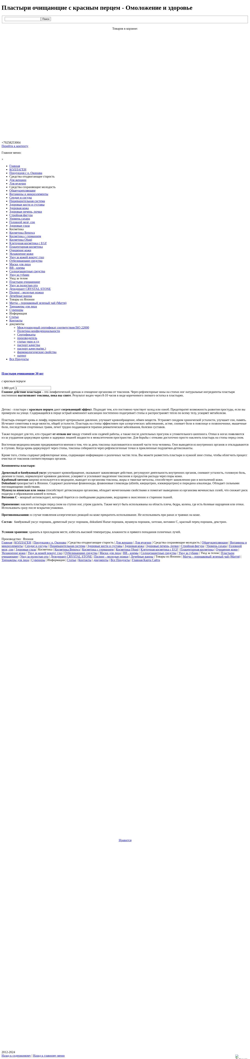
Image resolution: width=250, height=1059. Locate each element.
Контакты (84, 560)
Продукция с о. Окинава (49, 542)
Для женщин (124, 542)
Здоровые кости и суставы (104, 546)
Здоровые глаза (26, 549)
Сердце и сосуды (36, 546)
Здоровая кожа (134, 546)
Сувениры (38, 560)
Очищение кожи (227, 549)
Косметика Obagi (127, 549)
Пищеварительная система (67, 546)
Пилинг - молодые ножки (111, 556)
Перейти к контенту (15, 146)
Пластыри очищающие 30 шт (23, 373)
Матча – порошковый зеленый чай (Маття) (211, 556)
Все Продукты (120, 560)
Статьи (71, 560)
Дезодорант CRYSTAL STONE (71, 556)
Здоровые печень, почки (162, 546)
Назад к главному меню (49, 1055)
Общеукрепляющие (215, 542)
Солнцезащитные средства (158, 553)
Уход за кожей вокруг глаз (45, 553)
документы (101, 560)
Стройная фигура (192, 546)
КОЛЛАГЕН (22, 542)
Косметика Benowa (67, 549)
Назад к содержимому (16, 1055)
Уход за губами (188, 553)
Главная (7, 542)
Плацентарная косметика (197, 549)
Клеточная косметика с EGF (159, 549)
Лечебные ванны (142, 556)
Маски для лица (110, 553)
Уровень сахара (216, 546)
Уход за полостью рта (34, 556)
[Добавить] (242, 1057)
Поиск (45, 19)
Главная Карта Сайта (146, 560)
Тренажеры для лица (15, 560)
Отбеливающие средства (80, 553)
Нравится (125, 840)
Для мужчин (143, 542)
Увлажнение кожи (14, 553)
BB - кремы (130, 553)
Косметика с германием (98, 549)
